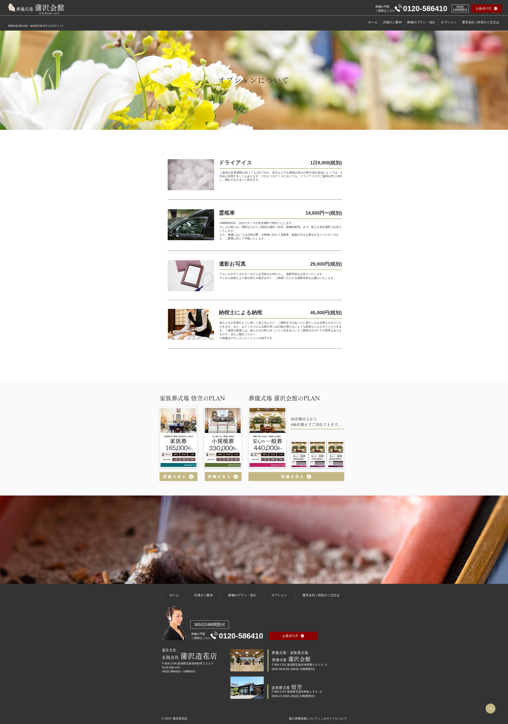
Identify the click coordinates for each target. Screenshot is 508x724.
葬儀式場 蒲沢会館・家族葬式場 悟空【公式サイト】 (36, 25)
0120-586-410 (171, 667)
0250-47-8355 (281, 696)
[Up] (490, 708)
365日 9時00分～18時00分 (178, 671)
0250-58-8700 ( (281, 669)
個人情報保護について (303, 718)
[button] (486, 8)
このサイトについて (334, 718)
